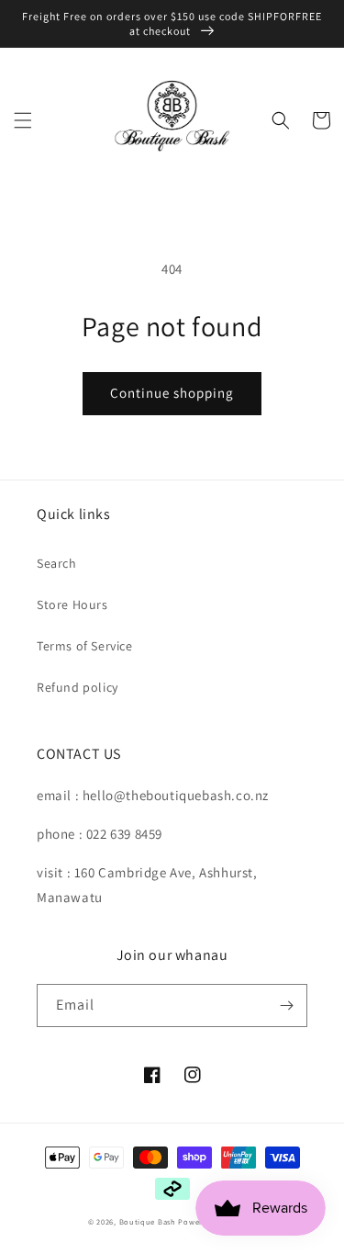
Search (57, 563)
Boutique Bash (147, 1221)
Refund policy (77, 687)
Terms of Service (85, 646)
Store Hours (72, 604)
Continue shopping (172, 392)
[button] (23, 120)
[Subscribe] (286, 1005)
